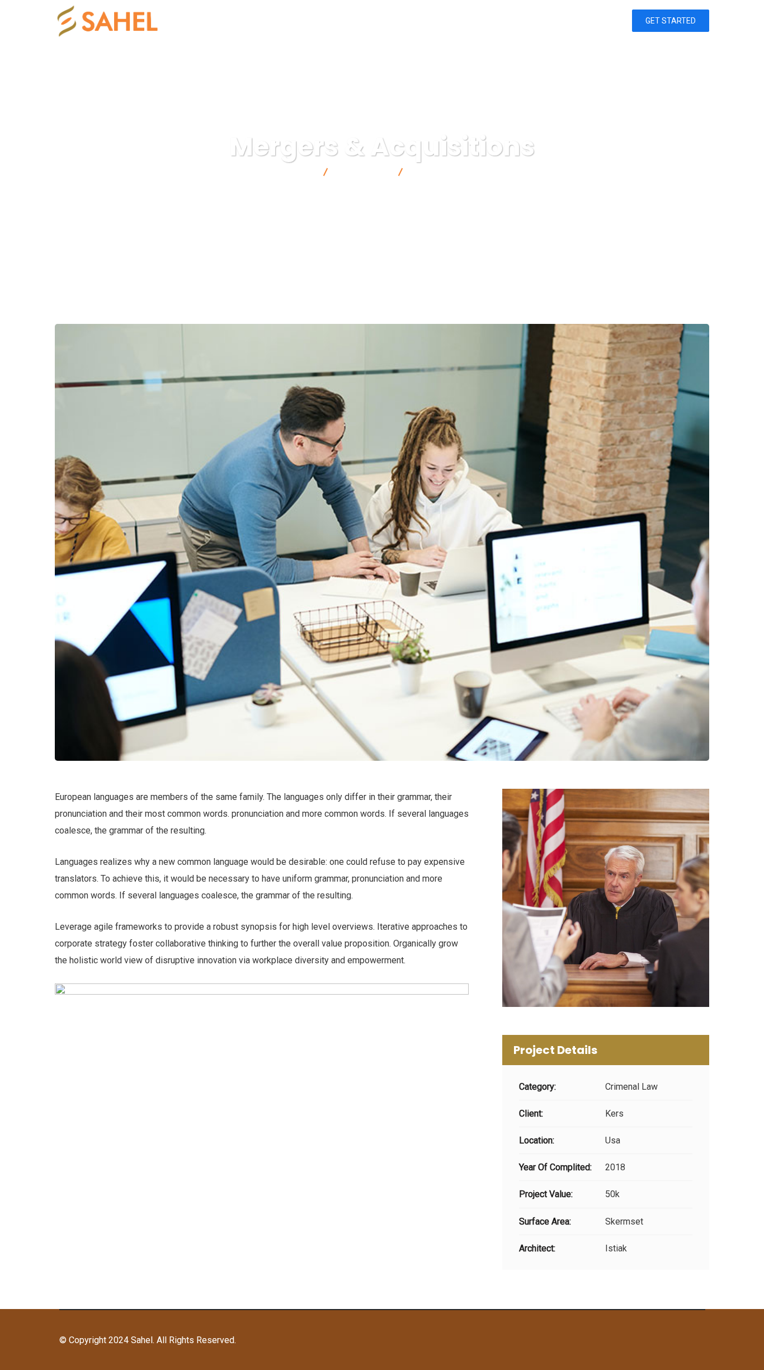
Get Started (670, 20)
